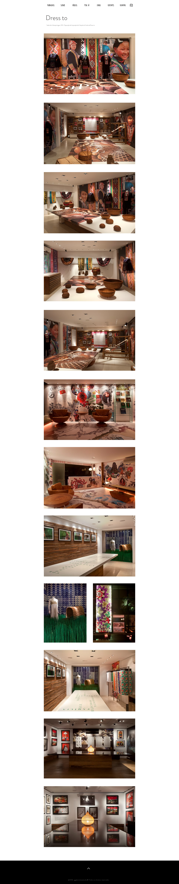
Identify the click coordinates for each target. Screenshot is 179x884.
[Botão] (131, 5)
